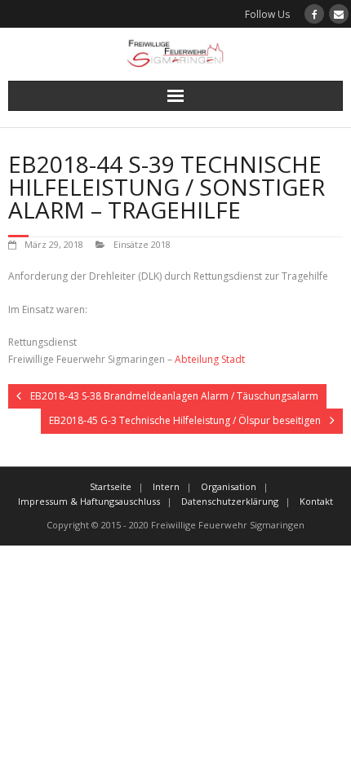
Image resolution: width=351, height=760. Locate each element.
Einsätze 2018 (142, 244)
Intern (166, 486)
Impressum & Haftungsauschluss (89, 501)
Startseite (110, 486)
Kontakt (316, 501)
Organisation (228, 486)
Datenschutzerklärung (229, 501)
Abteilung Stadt (210, 359)
